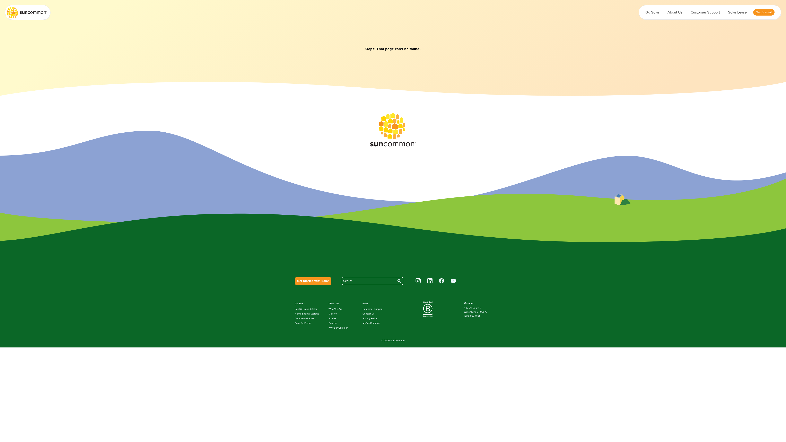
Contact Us (369, 314)
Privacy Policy (370, 318)
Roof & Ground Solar (306, 309)
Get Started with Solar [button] (313, 281)
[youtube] (453, 281)
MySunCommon (371, 323)
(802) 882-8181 (472, 316)
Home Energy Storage (307, 314)
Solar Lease (737, 12)
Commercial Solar (304, 318)
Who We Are (335, 309)
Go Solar (652, 12)
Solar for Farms (303, 323)
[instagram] (418, 281)
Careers (333, 323)
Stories (332, 318)
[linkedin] (430, 281)
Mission (333, 314)
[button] (764, 12)
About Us (674, 12)
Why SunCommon (338, 328)
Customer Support (705, 12)
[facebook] (441, 281)
